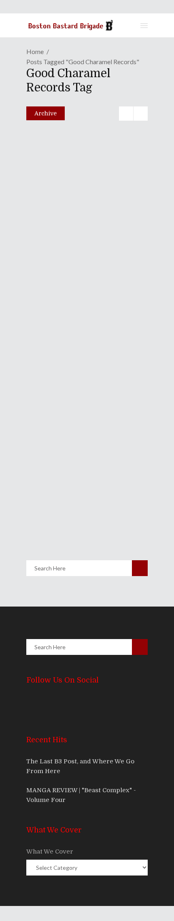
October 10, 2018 (61, 213)
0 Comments (84, 230)
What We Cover (49, 851)
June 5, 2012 (61, 518)
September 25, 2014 (64, 442)
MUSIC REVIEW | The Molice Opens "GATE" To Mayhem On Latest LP (86, 189)
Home (35, 51)
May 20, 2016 (57, 343)
